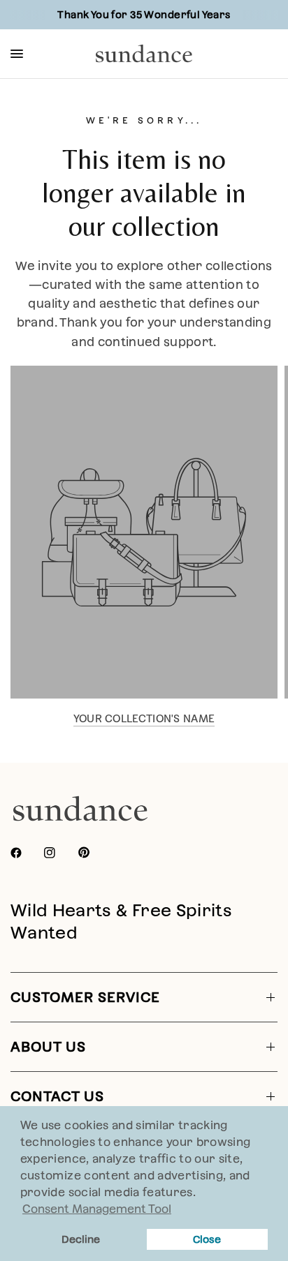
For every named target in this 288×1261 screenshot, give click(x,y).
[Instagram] (59, 852)
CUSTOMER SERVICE (85, 997)
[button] (201, 1194)
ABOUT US (48, 1047)
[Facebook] (25, 852)
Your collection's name (144, 718)
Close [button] (207, 1239)
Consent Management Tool (96, 1209)
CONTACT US (57, 1096)
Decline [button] (81, 1239)
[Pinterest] (93, 852)
